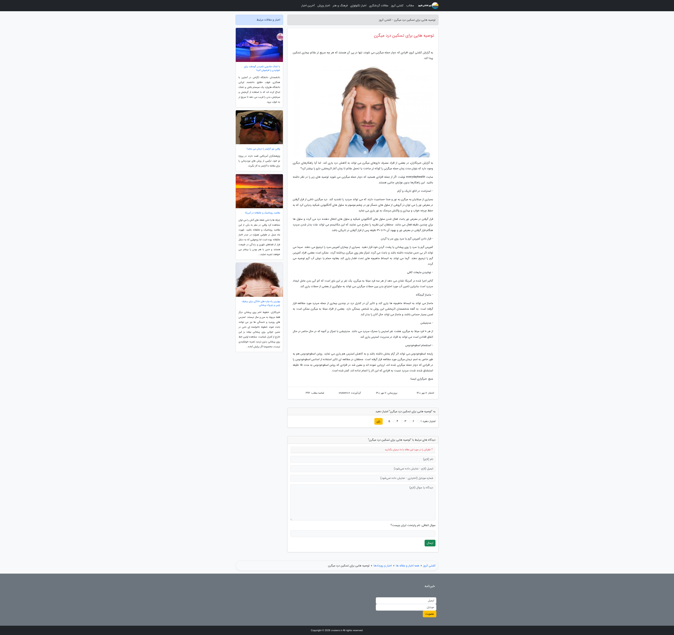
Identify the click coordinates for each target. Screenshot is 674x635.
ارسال (430, 543)
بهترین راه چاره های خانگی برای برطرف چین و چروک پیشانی (261, 303)
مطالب (410, 5)
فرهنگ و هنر (340, 5)
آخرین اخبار (308, 5)
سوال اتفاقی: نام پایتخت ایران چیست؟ (413, 525)
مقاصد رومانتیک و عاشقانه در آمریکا (262, 213)
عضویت (429, 614)
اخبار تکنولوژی (358, 5)
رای (378, 421)
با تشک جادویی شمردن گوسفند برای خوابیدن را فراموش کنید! (262, 68)
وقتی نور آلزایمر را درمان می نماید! (263, 149)
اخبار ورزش (324, 5)
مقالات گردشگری (378, 5)
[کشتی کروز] (428, 5)
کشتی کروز (397, 5)
